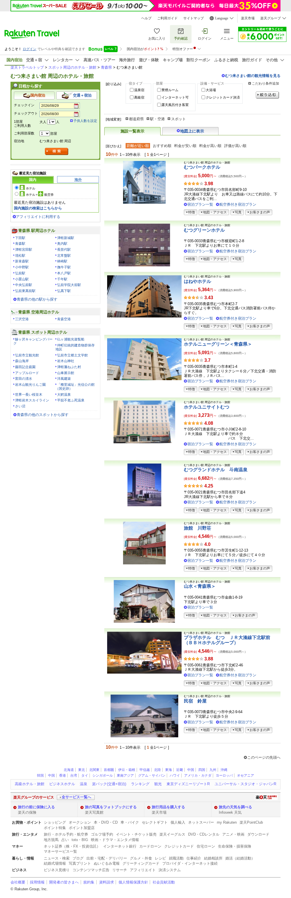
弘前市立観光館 (27, 355)
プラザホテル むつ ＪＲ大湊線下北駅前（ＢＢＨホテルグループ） (227, 640)
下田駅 (20, 238)
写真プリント (80, 863)
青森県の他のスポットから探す (42, 415)
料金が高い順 (210, 146)
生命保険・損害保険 (234, 846)
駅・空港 (157, 119)
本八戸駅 (64, 273)
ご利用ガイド (167, 18)
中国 (190, 770)
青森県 (106, 67)
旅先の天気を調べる (235, 807)
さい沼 (20, 406)
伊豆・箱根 (126, 770)
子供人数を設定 (85, 121)
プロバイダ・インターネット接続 (190, 863)
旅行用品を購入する (168, 807)
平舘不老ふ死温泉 (70, 400)
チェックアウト (26, 113)
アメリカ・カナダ (197, 775)
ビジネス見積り (57, 870)
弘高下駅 (64, 291)
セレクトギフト (155, 822)
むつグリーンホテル (204, 230)
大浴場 (211, 90)
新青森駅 (22, 261)
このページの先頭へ (263, 757)
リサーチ (119, 870)
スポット (178, 119)
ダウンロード (258, 834)
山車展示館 (65, 373)
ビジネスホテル (62, 784)
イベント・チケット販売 (136, 834)
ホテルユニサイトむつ (206, 407)
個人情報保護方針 (133, 882)
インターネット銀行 (119, 846)
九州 (212, 770)
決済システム (170, 870)
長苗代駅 (64, 250)
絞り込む (267, 95)
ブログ (78, 858)
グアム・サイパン (151, 775)
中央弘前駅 (23, 285)
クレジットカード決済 (223, 97)
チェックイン (24, 105)
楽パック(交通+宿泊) (109, 784)
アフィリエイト (143, 870)
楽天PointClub (251, 822)
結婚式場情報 (55, 863)
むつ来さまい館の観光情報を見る (252, 76)
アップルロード (27, 373)
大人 (43, 122)
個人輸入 (178, 822)
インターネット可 (175, 97)
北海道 (69, 770)
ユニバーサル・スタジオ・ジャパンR (245, 784)
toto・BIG (80, 840)
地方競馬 (51, 840)
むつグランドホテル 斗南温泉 (216, 469)
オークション (80, 822)
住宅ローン (206, 846)
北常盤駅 (64, 256)
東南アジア (125, 775)
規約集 (88, 882)
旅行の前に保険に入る (36, 807)
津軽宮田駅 (23, 250)
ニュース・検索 (57, 858)
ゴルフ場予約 (102, 834)
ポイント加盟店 (82, 828)
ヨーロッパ (224, 775)
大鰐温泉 (64, 395)
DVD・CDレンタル (203, 834)
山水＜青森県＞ (200, 586)
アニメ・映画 (233, 834)
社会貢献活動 (164, 882)
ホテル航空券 (40, 194)
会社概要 (18, 882)
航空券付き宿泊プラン (237, 204)
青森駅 (20, 244)
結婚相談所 (213, 858)
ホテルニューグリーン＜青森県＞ (218, 344)
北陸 (157, 770)
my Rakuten (227, 822)
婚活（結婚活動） (240, 858)
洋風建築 (64, 379)
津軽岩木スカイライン (32, 400)
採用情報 (37, 882)
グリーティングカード (140, 863)
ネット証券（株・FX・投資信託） (72, 846)
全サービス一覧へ (76, 797)
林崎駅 (62, 261)
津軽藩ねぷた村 (69, 367)
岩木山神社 (65, 361)
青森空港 (64, 319)
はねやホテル (197, 281)
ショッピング (55, 822)
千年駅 (62, 279)
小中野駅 (22, 267)
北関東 (94, 770)
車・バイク (129, 822)
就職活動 (176, 858)
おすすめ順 (162, 146)
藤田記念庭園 (25, 367)
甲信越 (145, 770)
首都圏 (109, 770)
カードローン (150, 846)
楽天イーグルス (172, 834)
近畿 (179, 770)
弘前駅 (20, 273)
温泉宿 (139, 90)
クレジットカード (179, 846)
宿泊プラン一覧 (200, 204)
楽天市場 (248, 18)
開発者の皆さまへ (64, 882)
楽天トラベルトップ (27, 67)
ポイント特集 (55, 828)
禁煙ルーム (169, 90)
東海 (168, 770)
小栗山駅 (22, 279)
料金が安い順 (185, 146)
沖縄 (224, 770)
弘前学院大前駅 (69, 285)
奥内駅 (62, 244)
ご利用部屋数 (24, 133)
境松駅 (20, 256)
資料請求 (106, 882)
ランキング (140, 784)
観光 (158, 784)
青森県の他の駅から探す (37, 299)
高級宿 (139, 97)
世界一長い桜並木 (28, 395)
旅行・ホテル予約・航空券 (66, 834)
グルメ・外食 (141, 858)
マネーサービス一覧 (60, 851)
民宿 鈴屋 (195, 701)
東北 (81, 770)
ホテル (30, 188)
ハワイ (175, 775)
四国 (201, 770)
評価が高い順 (235, 146)
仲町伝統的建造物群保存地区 (75, 347)
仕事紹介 (193, 858)
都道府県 (136, 119)
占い (65, 840)
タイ (84, 775)
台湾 (73, 775)
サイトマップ (193, 18)
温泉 (83, 784)
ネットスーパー (201, 822)
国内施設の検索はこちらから (38, 208)
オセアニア (245, 775)
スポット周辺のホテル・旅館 (72, 67)
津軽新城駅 (65, 238)
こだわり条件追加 (265, 83)
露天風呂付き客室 (175, 105)
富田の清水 (23, 379)
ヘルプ (146, 18)
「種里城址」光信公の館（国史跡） (75, 387)
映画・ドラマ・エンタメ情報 (115, 840)
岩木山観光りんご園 (30, 385)
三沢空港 (22, 319)
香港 (62, 775)
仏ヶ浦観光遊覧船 (70, 339)
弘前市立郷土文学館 (72, 355)
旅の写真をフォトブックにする (111, 807)
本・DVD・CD (106, 822)
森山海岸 (22, 361)
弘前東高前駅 (25, 291)
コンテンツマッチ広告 (90, 870)
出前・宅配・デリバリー (106, 858)
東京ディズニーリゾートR (188, 784)
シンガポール (102, 775)
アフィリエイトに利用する (38, 217)
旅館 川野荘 (197, 528)
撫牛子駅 (64, 267)
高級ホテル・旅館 (29, 784)
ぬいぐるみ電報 (107, 863)
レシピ (160, 858)
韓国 (40, 775)
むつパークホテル (202, 167)
